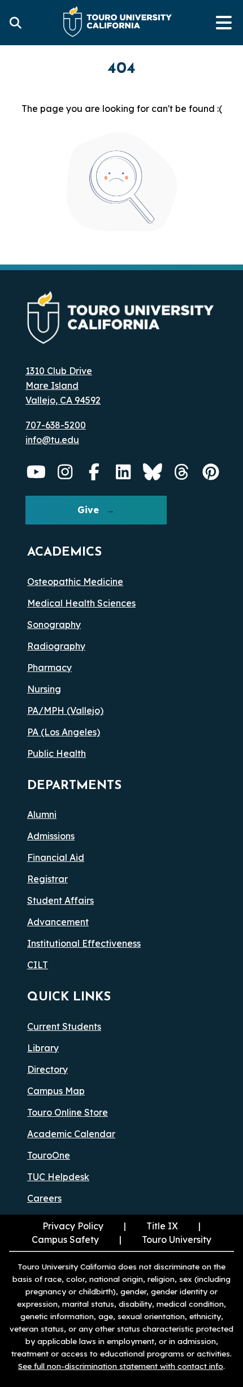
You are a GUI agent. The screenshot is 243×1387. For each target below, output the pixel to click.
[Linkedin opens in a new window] (123, 472)
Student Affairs (60, 900)
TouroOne (48, 1155)
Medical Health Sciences (81, 603)
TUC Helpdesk (58, 1176)
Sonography (54, 624)
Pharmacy (49, 667)
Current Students (64, 1026)
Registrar (47, 879)
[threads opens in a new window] (182, 472)
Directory (47, 1069)
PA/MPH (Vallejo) (65, 710)
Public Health (56, 753)
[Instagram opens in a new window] (65, 472)
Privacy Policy (72, 1226)
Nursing (44, 689)
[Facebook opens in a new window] (94, 472)
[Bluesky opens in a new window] (152, 472)
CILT (37, 964)
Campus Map (56, 1090)
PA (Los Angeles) (63, 732)
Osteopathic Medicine (75, 581)
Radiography (56, 646)
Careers (44, 1198)
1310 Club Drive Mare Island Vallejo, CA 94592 (63, 385)
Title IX (162, 1226)
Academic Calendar (71, 1133)
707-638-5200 (55, 425)
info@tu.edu (52, 439)
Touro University (176, 1239)
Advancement (58, 921)
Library (43, 1048)
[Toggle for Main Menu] (224, 22)
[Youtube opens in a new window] (36, 472)
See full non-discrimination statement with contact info (120, 1366)
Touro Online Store (67, 1112)
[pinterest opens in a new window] (211, 472)
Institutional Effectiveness (84, 943)
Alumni (42, 814)
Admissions (51, 836)
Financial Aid (55, 857)
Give (88, 509)
